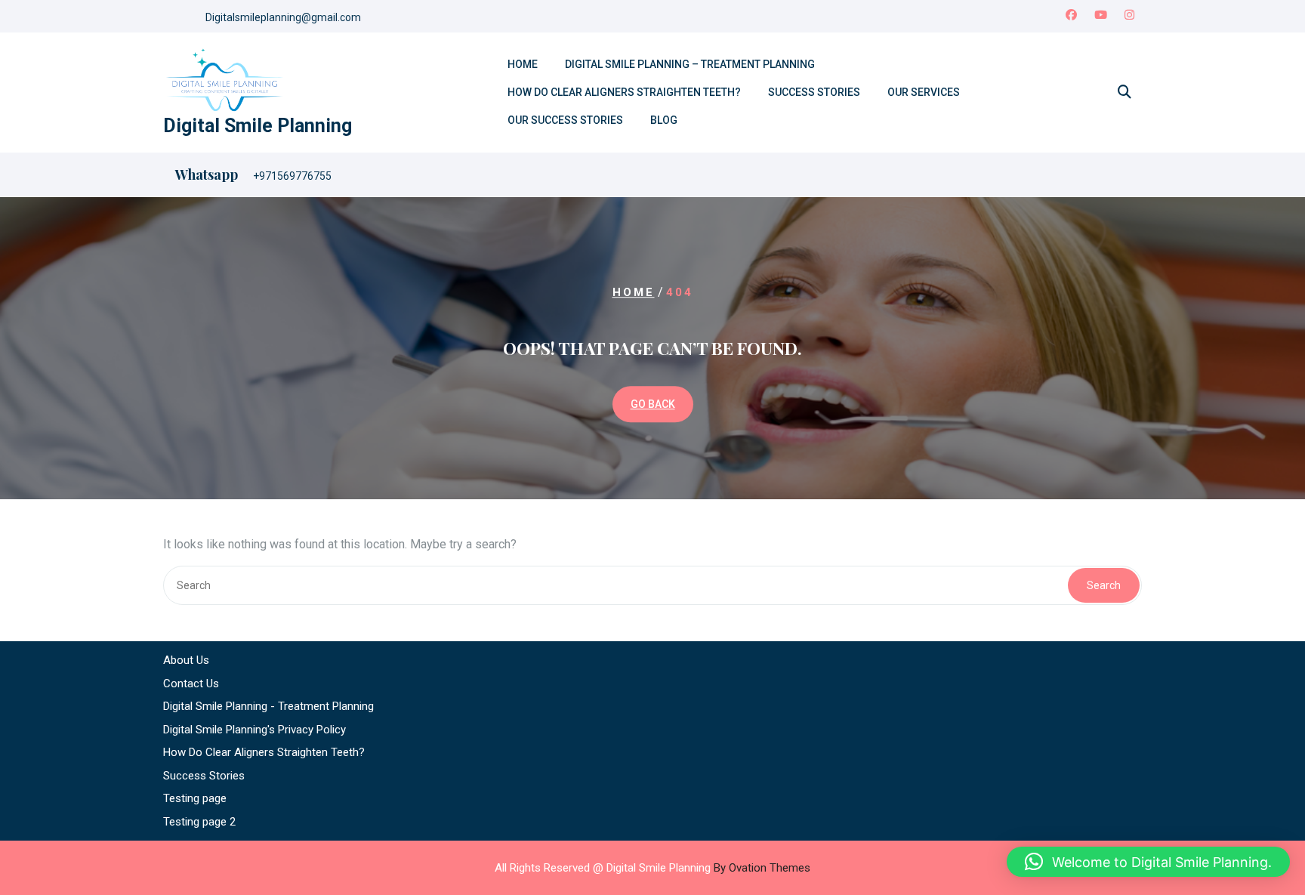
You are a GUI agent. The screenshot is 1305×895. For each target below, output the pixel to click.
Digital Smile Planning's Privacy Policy (254, 729)
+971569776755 (292, 176)
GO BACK (653, 404)
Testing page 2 (199, 822)
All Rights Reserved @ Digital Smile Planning (652, 868)
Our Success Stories (565, 120)
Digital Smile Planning (257, 126)
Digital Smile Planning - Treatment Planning (268, 706)
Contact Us (191, 683)
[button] (1148, 862)
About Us (186, 660)
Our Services (923, 92)
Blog (663, 120)
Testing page (195, 798)
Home (523, 64)
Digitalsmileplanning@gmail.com (283, 17)
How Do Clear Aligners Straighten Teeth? (624, 92)
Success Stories (814, 92)
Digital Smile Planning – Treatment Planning (690, 64)
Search (1104, 585)
